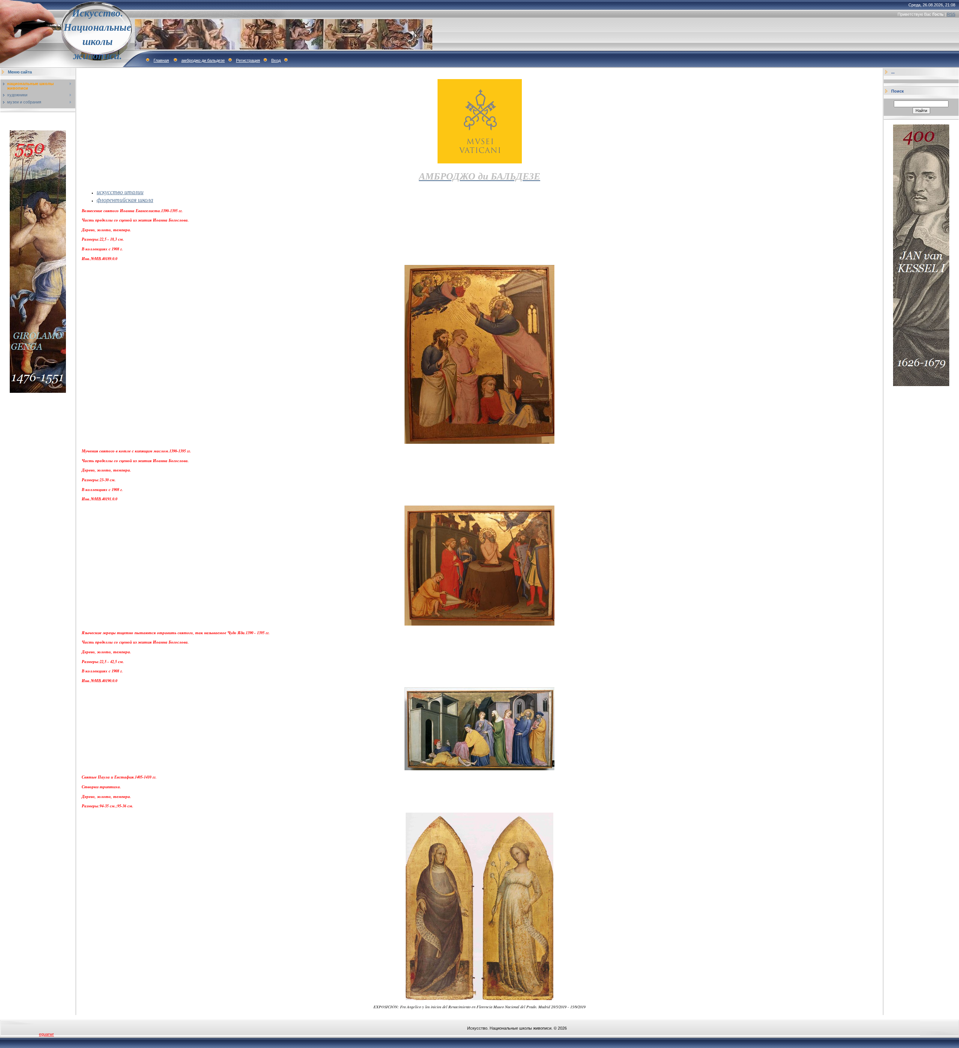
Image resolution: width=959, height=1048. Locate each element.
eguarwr (46, 1034)
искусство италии (120, 192)
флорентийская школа (125, 200)
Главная (161, 60)
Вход (276, 60)
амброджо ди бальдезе (203, 60)
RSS (951, 14)
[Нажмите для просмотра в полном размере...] (479, 442)
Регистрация (248, 60)
